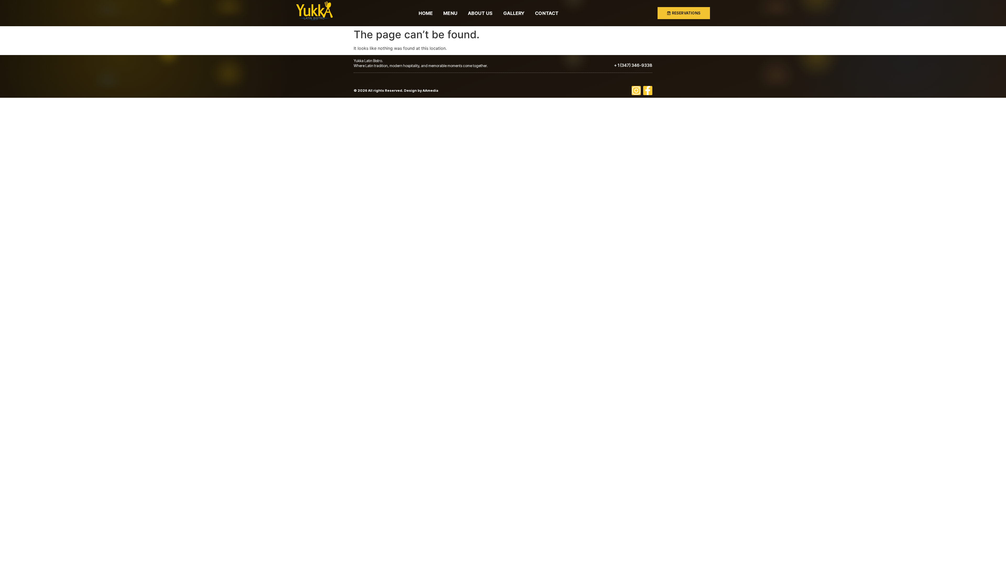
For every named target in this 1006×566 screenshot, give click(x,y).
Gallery (514, 13)
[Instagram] (636, 90)
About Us (480, 13)
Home (426, 13)
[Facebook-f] (647, 90)
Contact (547, 13)
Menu (450, 13)
